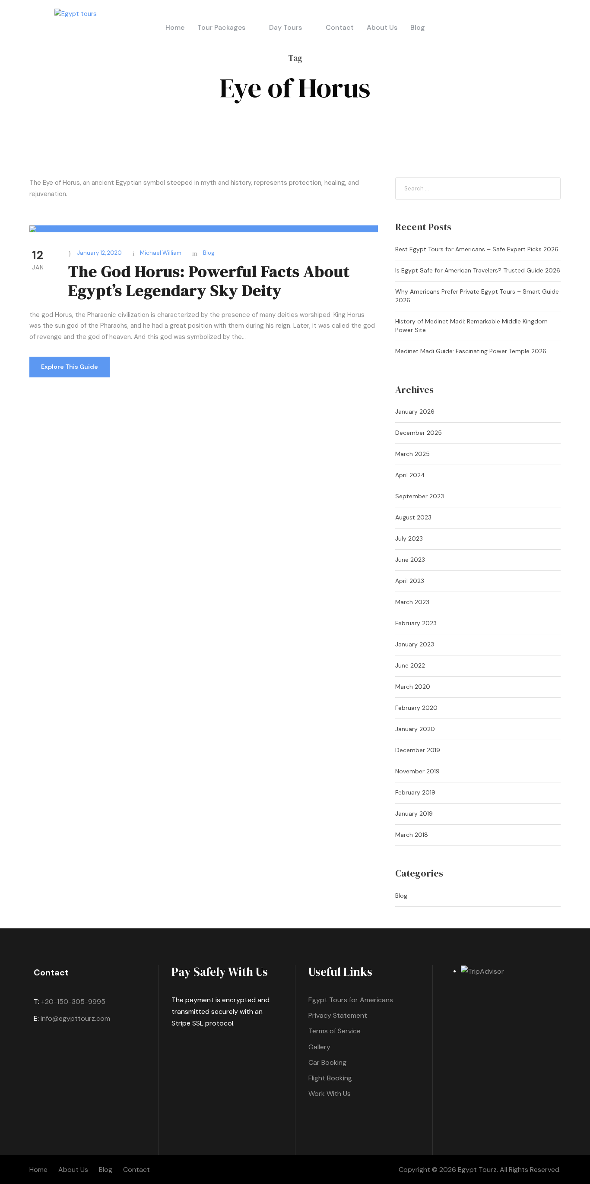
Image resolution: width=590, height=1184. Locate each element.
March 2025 (412, 454)
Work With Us (329, 1093)
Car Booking (327, 1062)
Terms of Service (334, 1030)
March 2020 (412, 686)
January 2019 (414, 813)
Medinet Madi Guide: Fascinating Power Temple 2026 (470, 351)
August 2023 (413, 517)
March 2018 (411, 835)
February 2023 (416, 623)
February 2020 (416, 708)
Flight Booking (330, 1078)
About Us (382, 27)
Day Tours (285, 27)
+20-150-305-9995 (73, 1001)
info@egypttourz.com (75, 1018)
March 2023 (412, 602)
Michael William (160, 252)
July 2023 (409, 538)
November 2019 (417, 771)
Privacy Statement (337, 1015)
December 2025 (418, 433)
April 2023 (409, 581)
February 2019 (415, 792)
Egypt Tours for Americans (350, 999)
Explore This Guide (69, 366)
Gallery (319, 1046)
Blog (417, 27)
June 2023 (410, 560)
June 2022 (410, 665)
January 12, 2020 (99, 252)
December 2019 (417, 750)
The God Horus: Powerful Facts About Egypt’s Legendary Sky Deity (209, 280)
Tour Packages (221, 27)
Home (174, 27)
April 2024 (410, 475)
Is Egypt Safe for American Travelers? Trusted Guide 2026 (477, 270)
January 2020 (415, 729)
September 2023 (419, 496)
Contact (340, 27)
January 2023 (414, 644)
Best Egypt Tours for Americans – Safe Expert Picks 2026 (476, 249)
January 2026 (415, 411)
